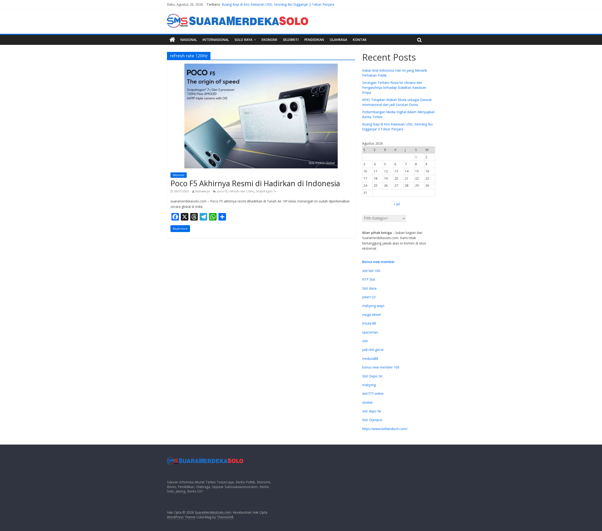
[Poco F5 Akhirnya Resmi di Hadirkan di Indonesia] (261, 66)
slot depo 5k (371, 411)
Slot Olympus (372, 420)
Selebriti (291, 39)
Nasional (188, 39)
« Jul (397, 204)
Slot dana (369, 288)
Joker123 (369, 297)
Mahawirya (202, 191)
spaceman (370, 332)
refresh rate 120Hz (241, 191)
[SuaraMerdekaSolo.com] (172, 40)
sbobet (367, 402)
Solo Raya (243, 39)
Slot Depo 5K (372, 376)
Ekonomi (269, 39)
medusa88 (370, 358)
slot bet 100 (371, 270)
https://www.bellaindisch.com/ (385, 428)
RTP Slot (368, 279)
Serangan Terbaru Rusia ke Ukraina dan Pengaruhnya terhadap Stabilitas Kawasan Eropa (394, 87)
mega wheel (371, 314)
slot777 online (373, 393)
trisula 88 (369, 323)
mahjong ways (373, 305)
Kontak (360, 39)
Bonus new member (378, 262)
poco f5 (222, 191)
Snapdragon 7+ (266, 191)
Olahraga (338, 39)
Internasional (215, 39)
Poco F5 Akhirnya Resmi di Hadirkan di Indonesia (255, 183)
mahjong (369, 385)
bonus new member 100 (380, 367)
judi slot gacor (373, 349)
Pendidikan (314, 39)
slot (365, 341)
